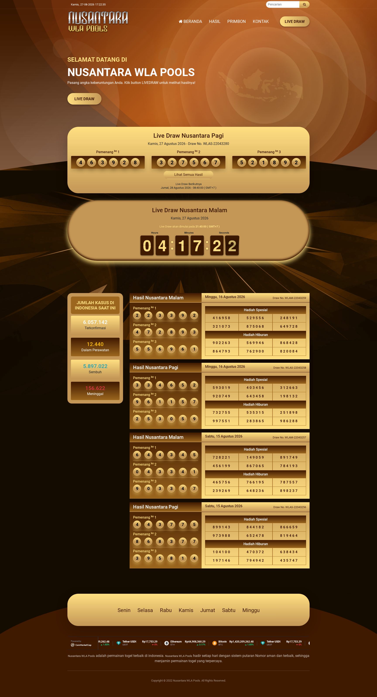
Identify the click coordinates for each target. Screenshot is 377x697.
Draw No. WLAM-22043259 (289, 298)
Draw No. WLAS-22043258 (289, 367)
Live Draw (84, 99)
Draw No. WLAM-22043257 (289, 437)
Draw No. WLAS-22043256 (289, 507)
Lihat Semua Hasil (188, 175)
